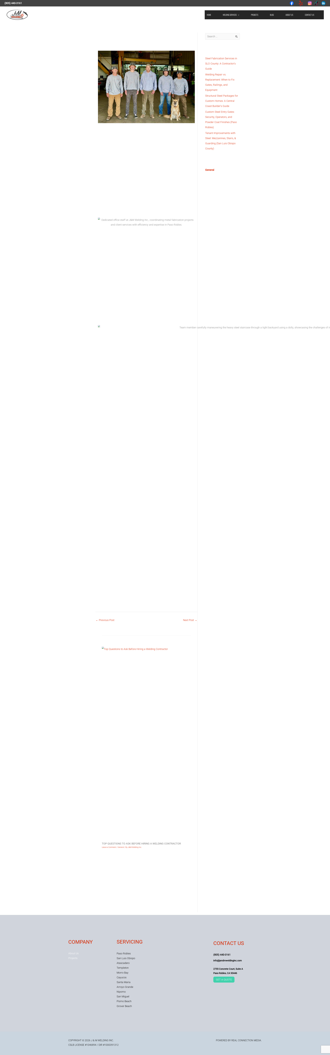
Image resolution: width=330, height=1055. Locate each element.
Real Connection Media (246, 1040)
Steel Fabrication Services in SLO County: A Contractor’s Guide (221, 63)
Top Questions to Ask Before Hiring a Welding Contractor (141, 843)
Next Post (190, 620)
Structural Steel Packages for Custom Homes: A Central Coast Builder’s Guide (221, 101)
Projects (72, 958)
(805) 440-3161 (13, 3)
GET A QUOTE (224, 979)
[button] (238, 14)
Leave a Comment (109, 847)
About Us (73, 953)
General (124, 47)
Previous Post (105, 620)
